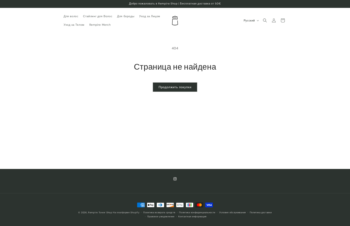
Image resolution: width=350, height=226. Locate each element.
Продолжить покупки (175, 87)
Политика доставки (261, 212)
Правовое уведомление (161, 216)
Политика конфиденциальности (197, 212)
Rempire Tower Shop (100, 212)
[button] (264, 20)
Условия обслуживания (232, 212)
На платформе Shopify (126, 212)
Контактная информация (192, 216)
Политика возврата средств (159, 212)
